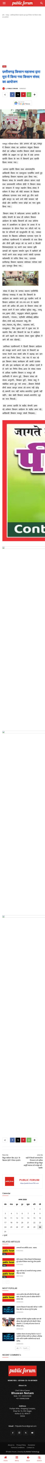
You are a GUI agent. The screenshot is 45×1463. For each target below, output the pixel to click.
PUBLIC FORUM (12, 88)
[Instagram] (19, 1432)
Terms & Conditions (17, 1448)
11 (11, 1218)
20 (22, 1222)
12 (17, 1218)
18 (11, 1222)
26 (17, 1227)
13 (22, 1218)
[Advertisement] (22, 41)
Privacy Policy (21, 1445)
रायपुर (7, 15)
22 (34, 1222)
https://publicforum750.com (29, 1183)
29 (34, 1227)
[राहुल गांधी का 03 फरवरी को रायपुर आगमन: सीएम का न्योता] (8, 1274)
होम (3, 15)
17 (5, 1222)
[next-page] (7, 1281)
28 (28, 1227)
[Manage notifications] (39, 1458)
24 (5, 1227)
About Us (11, 1445)
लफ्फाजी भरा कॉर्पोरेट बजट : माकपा (26, 1248)
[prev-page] (3, 1281)
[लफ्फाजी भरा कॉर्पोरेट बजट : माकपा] (8, 1251)
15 (34, 1218)
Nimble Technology (32, 1452)
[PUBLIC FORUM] (4, 88)
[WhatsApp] (29, 94)
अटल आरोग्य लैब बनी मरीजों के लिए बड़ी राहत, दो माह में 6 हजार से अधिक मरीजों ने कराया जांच (28, 1296)
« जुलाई (4, 1235)
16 (40, 1218)
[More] (34, 94)
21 (28, 1222)
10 (5, 1218)
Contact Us (30, 1448)
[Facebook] (12, 94)
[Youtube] (32, 1433)
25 (11, 1227)
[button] (4, 3)
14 (28, 1218)
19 (17, 1222)
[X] (17, 94)
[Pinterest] (23, 94)
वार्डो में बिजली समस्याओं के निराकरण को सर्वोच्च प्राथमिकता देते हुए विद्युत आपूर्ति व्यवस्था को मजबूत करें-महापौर (33, 1163)
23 (40, 1222)
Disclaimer (31, 1445)
